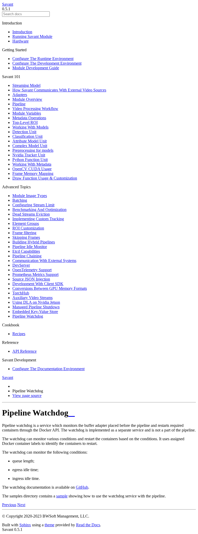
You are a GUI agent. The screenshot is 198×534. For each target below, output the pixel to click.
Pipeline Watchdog (27, 316)
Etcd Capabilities (26, 251)
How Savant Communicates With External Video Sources (59, 90)
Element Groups (25, 223)
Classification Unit (27, 136)
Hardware (20, 41)
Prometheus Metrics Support (35, 274)
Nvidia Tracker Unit (28, 155)
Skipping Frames (26, 237)
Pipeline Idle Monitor (29, 246)
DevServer (21, 265)
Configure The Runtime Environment (42, 58)
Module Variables (26, 113)
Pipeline (19, 104)
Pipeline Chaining (27, 256)
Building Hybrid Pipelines (33, 242)
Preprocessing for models (32, 150)
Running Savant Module (32, 36)
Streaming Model (26, 85)
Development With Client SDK (37, 284)
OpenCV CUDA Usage (32, 169)
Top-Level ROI (25, 122)
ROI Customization (28, 228)
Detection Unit (24, 132)
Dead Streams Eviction (31, 214)
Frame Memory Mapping (32, 173)
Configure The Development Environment (46, 63)
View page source (27, 395)
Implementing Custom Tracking (38, 219)
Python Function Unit (30, 159)
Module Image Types (29, 195)
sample (62, 496)
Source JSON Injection (31, 279)
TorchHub (20, 293)
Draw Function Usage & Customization (44, 178)
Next (21, 505)
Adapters (19, 94)
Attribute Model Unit (29, 141)
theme (49, 525)
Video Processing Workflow (35, 108)
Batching (19, 200)
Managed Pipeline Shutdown (36, 307)
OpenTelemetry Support (32, 270)
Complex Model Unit (29, 145)
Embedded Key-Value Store (35, 311)
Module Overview (27, 99)
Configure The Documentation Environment (48, 369)
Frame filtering (24, 233)
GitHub (82, 487)
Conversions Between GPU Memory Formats (49, 288)
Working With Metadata (31, 164)
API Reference (24, 351)
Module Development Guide (35, 68)
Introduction (22, 32)
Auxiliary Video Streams (32, 297)
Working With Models (30, 127)
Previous (9, 505)
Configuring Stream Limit (33, 205)
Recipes (18, 334)
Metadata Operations (29, 118)
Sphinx (25, 525)
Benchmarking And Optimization (39, 209)
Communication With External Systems (44, 260)
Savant (7, 4)
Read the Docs (88, 525)
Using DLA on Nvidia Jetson (36, 302)
